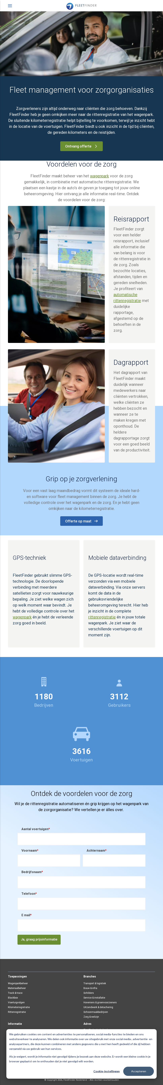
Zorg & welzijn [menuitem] (91, 1016)
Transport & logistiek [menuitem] (94, 983)
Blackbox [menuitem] (13, 997)
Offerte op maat (78, 521)
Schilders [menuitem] (88, 993)
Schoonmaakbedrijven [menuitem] (95, 1012)
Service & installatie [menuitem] (94, 997)
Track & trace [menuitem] (15, 993)
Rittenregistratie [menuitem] (17, 1012)
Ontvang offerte (78, 146)
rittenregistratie (102, 617)
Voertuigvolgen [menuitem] (16, 1002)
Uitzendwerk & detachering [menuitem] (98, 1007)
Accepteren (138, 1071)
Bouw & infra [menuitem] (90, 988)
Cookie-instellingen (106, 1071)
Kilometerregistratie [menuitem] (19, 1007)
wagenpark (99, 176)
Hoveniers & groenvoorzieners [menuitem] (100, 1002)
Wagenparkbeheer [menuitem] (18, 983)
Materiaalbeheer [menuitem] (17, 988)
